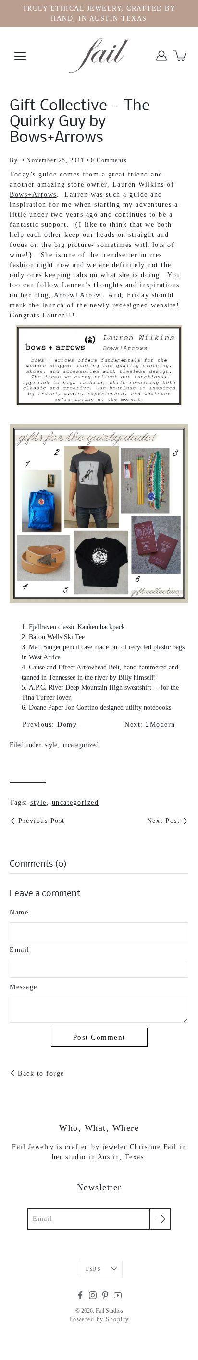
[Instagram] (93, 1295)
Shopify (117, 1319)
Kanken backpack (101, 627)
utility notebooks (148, 707)
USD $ (92, 1269)
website (163, 305)
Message (23, 987)
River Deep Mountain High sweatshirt (100, 687)
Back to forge (41, 1073)
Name (19, 912)
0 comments (109, 160)
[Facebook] (80, 1295)
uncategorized (80, 745)
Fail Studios (109, 1310)
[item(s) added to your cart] (180, 55)
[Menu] (20, 56)
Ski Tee (74, 637)
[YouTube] (118, 1295)
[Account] (161, 55)
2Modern (160, 724)
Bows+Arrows (33, 194)
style (51, 745)
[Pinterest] (105, 1295)
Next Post (163, 820)
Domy (67, 724)
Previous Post (41, 820)
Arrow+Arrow (77, 295)
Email (20, 949)
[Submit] (160, 1219)
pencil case (77, 647)
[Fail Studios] (99, 56)
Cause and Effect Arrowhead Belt (74, 667)
